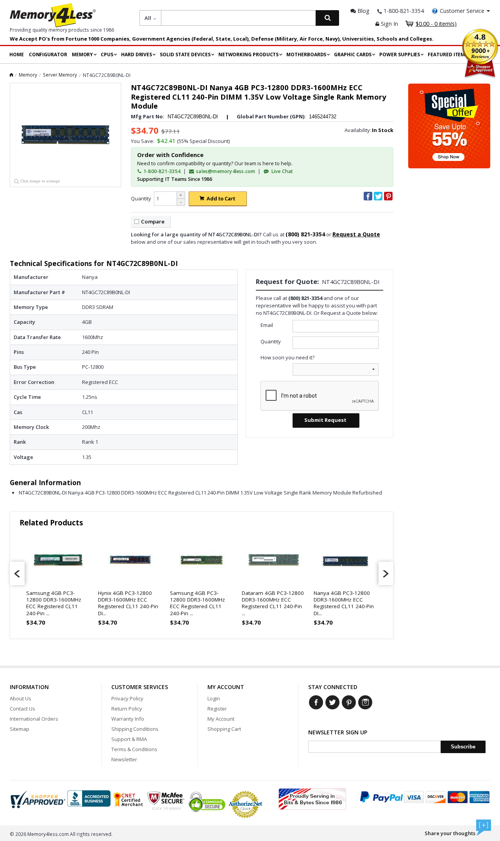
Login (213, 698)
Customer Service (462, 10)
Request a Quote (356, 234)
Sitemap (19, 728)
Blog (363, 10)
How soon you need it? (287, 357)
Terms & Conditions (134, 749)
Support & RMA (129, 739)
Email (267, 325)
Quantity (141, 198)
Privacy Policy (127, 698)
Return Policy (126, 708)
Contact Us (22, 708)
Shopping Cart (224, 728)
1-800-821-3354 (161, 171)
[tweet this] (378, 196)
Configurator (48, 54)
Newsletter (124, 759)
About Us (20, 698)
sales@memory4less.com (225, 171)
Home (16, 54)
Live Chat (281, 171)
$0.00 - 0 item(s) (436, 23)
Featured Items (448, 54)
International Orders (34, 718)
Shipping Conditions (135, 728)
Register (217, 708)
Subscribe (463, 747)
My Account (220, 718)
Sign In (388, 23)
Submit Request (325, 419)
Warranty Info (127, 718)
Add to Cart (221, 198)
